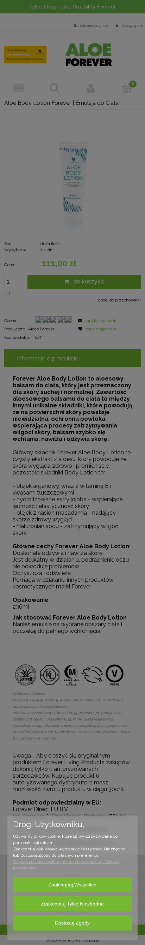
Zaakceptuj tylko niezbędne (72, 904)
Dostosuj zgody (72, 923)
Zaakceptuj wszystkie (72, 884)
